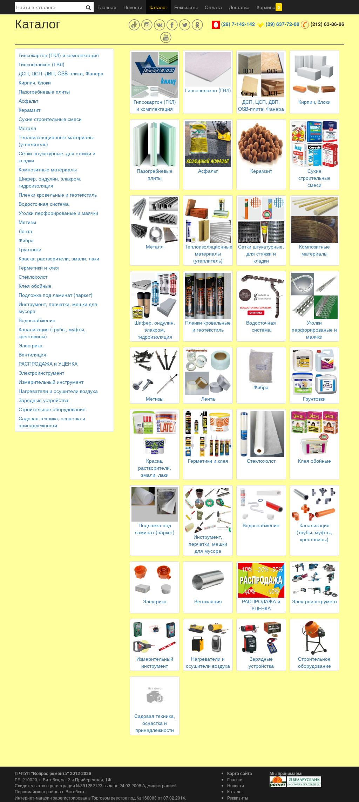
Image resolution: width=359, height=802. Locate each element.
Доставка (239, 7)
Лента (25, 231)
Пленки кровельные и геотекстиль (58, 194)
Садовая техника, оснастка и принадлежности (52, 422)
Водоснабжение (37, 320)
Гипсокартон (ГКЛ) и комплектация (59, 55)
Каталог (158, 7)
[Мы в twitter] (184, 24)
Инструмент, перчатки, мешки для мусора (58, 307)
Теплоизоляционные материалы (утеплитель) (56, 141)
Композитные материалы (48, 169)
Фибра (26, 240)
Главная (106, 7)
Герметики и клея (39, 267)
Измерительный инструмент (51, 381)
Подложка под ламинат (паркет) (56, 294)
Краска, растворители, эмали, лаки (59, 258)
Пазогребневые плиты (44, 91)
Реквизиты (186, 7)
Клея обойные (35, 285)
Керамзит (29, 109)
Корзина (268, 7)
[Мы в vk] (159, 24)
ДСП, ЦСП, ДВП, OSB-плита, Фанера (61, 73)
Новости (132, 7)
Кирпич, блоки (35, 82)
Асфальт (28, 100)
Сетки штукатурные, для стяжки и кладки (57, 157)
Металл (27, 127)
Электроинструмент (41, 372)
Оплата (213, 7)
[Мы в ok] (197, 24)
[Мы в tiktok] (134, 24)
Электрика (30, 345)
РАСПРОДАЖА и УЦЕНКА (48, 363)
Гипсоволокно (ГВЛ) (42, 64)
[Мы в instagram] (147, 24)
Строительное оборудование (52, 409)
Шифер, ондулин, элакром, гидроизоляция (50, 182)
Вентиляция (32, 354)
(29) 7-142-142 (238, 23)
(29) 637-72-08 (282, 23)
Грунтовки (30, 249)
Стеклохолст (33, 276)
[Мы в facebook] (172, 24)
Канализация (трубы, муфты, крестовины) (52, 333)
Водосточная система (44, 203)
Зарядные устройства (43, 399)
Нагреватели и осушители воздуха (58, 390)
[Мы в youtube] (165, 37)
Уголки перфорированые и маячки (58, 212)
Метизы (27, 221)
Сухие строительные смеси (50, 118)
